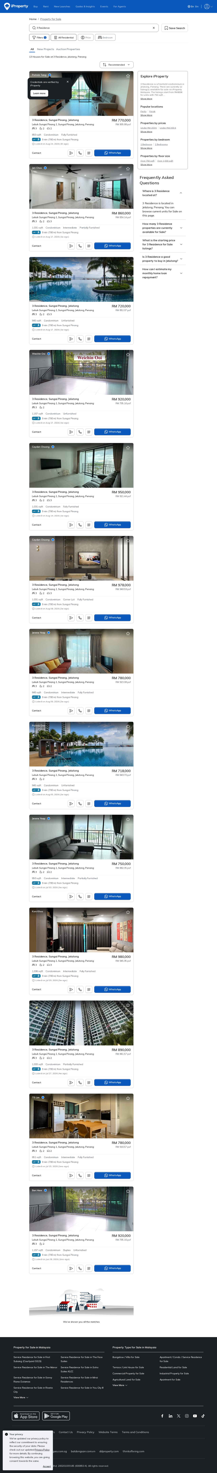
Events (104, 6)
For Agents (120, 6)
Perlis (143, 111)
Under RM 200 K (149, 128)
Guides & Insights (85, 6)
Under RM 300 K (168, 128)
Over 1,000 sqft (165, 161)
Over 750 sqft (147, 161)
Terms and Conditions (135, 1432)
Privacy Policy (85, 1432)
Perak (152, 111)
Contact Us (66, 1432)
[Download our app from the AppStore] (26, 1416)
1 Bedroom (146, 144)
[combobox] (94, 28)
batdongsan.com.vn (83, 1451)
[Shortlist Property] (128, 76)
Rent (46, 6)
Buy (36, 6)
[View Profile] (41, 75)
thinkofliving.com (133, 1451)
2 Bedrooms (161, 144)
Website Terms (108, 1432)
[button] (32, 49)
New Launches (62, 6)
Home (33, 19)
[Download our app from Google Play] (56, 1416)
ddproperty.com (109, 1451)
